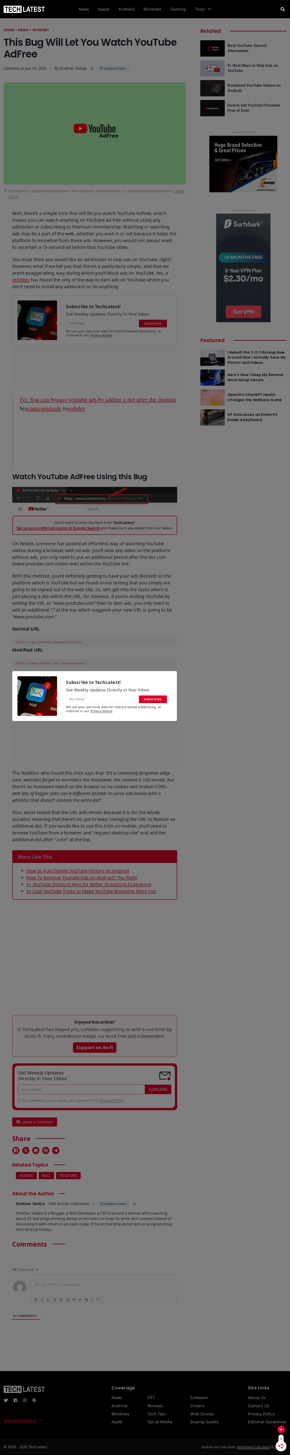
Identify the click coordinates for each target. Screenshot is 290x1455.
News (83, 9)
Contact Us (258, 1406)
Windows (152, 9)
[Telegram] (55, 1150)
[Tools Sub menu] (210, 9)
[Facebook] (15, 1150)
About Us (257, 1397)
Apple (103, 9)
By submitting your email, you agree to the (73, 1100)
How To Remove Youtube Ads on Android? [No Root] (82, 877)
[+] (98, 1299)
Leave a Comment (37, 1121)
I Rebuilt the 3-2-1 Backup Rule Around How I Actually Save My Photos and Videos (256, 357)
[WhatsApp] (35, 1150)
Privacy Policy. (111, 1100)
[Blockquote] (73, 1299)
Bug (46, 1175)
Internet (41, 30)
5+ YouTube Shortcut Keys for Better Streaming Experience (88, 884)
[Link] (86, 1299)
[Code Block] (80, 1299)
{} (92, 1299)
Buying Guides (204, 1422)
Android (126, 9)
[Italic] (42, 1299)
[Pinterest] (45, 1150)
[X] (25, 1150)
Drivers (197, 1406)
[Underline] (48, 1299)
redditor (21, 280)
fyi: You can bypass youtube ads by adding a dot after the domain (98, 399)
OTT (151, 1397)
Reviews (155, 1406)
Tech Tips (156, 1414)
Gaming (178, 9)
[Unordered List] (67, 1299)
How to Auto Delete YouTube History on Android (77, 871)
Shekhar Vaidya (73, 68)
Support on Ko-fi (94, 1047)
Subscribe (158, 1089)
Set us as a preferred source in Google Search (58, 528)
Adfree (26, 1175)
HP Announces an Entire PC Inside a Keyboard (252, 417)
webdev (76, 408)
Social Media (159, 1422)
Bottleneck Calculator (253, 1447)
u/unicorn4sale (43, 408)
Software (199, 1397)
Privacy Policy (261, 1414)
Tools (200, 9)
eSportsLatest (20, 1420)
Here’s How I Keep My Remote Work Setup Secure (255, 377)
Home (9, 30)
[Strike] (54, 1299)
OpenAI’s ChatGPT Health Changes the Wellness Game (254, 397)
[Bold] (35, 1299)
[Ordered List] (61, 1299)
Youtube (68, 1175)
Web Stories (202, 1414)
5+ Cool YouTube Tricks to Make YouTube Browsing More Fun (91, 891)
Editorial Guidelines (267, 1422)
